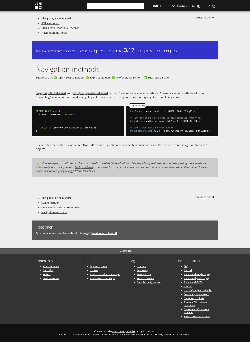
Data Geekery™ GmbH (123, 331)
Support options (98, 266)
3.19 (109, 51)
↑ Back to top (125, 250)
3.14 (157, 51)
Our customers (51, 266)
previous (200, 17)
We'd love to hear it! (104, 233)
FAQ (186, 266)
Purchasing (142, 270)
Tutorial (188, 270)
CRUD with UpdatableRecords (60, 28)
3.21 (91, 51)
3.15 (149, 51)
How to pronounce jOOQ (197, 316)
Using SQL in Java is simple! (198, 290)
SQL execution (50, 23)
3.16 (140, 51)
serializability (154, 145)
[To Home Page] (39, 8)
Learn (156, 5)
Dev (65, 51)
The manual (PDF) (193, 282)
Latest (83, 51)
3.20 (101, 51)
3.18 (118, 51)
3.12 (175, 51)
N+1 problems (84, 167)
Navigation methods (54, 32)
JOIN (75, 171)
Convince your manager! (196, 294)
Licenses (141, 266)
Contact (94, 270)
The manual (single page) (197, 274)
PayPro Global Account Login (105, 274)
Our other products (194, 298)
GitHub (47, 274)
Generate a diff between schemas (196, 311)
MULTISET (89, 171)
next (211, 17)
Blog (211, 5)
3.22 (72, 51)
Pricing (184, 5)
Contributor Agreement (149, 282)
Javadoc (188, 286)
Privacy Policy (144, 274)
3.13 (166, 51)
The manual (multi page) (196, 278)
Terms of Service (145, 278)
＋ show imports (137, 105)
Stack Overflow (51, 278)
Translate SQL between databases (196, 304)
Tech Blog (48, 270)
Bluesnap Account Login (102, 278)
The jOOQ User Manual (56, 18)
